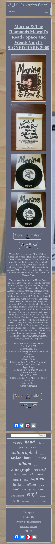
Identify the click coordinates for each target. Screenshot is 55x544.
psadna (24, 474)
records (17, 442)
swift (34, 447)
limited (40, 458)
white (23, 489)
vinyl (32, 494)
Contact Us (28, 517)
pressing (23, 447)
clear (43, 501)
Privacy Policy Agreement (28, 521)
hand (30, 442)
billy (32, 474)
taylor (16, 458)
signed (37, 478)
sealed (15, 489)
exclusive (25, 501)
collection (35, 502)
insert (16, 474)
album (25, 463)
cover (41, 489)
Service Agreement (28, 526)
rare (15, 500)
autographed (24, 452)
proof (32, 488)
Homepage (28, 512)
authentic (43, 496)
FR (31, 531)
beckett (18, 485)
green (36, 465)
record (39, 469)
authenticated (17, 495)
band (28, 458)
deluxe (42, 454)
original (40, 474)
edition (31, 484)
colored (17, 479)
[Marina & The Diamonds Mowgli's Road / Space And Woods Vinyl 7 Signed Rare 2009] (28, 78)
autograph (21, 469)
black (41, 442)
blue (26, 479)
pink (41, 485)
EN (26, 531)
